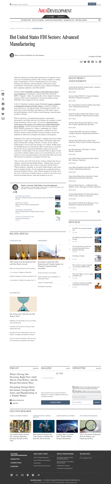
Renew (99, 4)
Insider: (86, 387)
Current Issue (16, 463)
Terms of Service (70, 482)
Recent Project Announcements (42, 465)
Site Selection (37, 463)
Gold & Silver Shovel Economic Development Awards (65, 458)
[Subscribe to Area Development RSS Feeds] (17, 475)
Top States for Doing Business (65, 468)
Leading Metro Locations (63, 465)
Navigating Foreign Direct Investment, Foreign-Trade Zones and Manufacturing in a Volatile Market (23, 391)
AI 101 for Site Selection (22, 218)
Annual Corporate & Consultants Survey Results (65, 462)
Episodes (35, 368)
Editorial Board (81, 20)
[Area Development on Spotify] (33, 475)
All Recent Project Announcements (79, 211)
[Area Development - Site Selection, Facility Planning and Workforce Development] (55, 10)
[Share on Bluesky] (3, 114)
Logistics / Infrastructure (24, 216)
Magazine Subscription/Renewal (19, 454)
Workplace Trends (21, 203)
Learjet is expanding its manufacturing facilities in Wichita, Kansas (37, 105)
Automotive (15, 293)
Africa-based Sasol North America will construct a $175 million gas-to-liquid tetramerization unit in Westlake (37, 124)
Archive (98, 368)
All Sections (99, 20)
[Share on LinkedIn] (3, 94)
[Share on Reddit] (3, 109)
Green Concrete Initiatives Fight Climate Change (29, 211)
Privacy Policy (61, 482)
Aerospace (42, 241)
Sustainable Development (24, 210)
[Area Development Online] (36, 480)
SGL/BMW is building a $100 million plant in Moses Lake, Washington (36, 93)
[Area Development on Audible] (38, 475)
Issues (68, 368)
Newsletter (15, 459)
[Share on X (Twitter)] (3, 99)
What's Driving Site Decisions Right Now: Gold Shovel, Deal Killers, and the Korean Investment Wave (24, 378)
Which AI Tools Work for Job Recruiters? (27, 205)
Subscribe (92, 4)
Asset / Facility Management (41, 457)
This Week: (87, 391)
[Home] (22, 475)
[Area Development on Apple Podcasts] (28, 475)
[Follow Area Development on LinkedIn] (12, 475)
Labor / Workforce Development (42, 460)
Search (62, 16)
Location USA (37, 28)
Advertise (25, 4)
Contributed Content (22, 196)
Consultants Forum (16, 4)
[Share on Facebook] (3, 104)
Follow (49, 16)
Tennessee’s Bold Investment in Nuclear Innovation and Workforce (34, 198)
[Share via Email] (3, 119)
